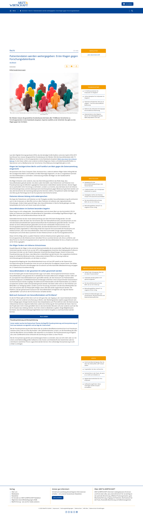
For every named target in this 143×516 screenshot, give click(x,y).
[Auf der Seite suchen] (132, 10)
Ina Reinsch (13, 62)
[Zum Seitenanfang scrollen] (140, 513)
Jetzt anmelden (57, 497)
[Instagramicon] (69, 512)
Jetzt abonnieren (93, 55)
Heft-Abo (85, 508)
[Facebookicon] (66, 512)
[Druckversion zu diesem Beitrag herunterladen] (67, 66)
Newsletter (15, 496)
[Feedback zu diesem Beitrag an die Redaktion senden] (76, 66)
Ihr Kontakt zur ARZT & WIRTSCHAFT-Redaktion (26, 498)
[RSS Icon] (71, 512)
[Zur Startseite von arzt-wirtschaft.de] (19, 4)
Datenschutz (78, 508)
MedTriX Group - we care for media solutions (25, 502)
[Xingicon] (74, 512)
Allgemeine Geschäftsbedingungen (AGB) (24, 500)
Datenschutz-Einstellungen (96, 508)
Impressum (56, 508)
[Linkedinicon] (76, 512)
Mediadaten (15, 494)
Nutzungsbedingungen (66, 508)
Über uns (14, 492)
